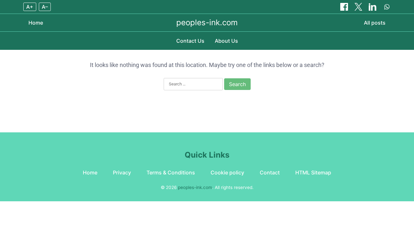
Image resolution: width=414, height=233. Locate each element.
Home (35, 22)
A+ (29, 7)
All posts (375, 22)
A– (45, 7)
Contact (270, 172)
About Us (226, 41)
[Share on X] (359, 7)
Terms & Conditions (171, 172)
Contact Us (190, 41)
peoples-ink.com (207, 22)
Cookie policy (227, 172)
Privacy (122, 172)
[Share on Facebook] (344, 7)
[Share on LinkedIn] (373, 7)
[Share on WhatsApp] (387, 7)
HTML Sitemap (313, 172)
